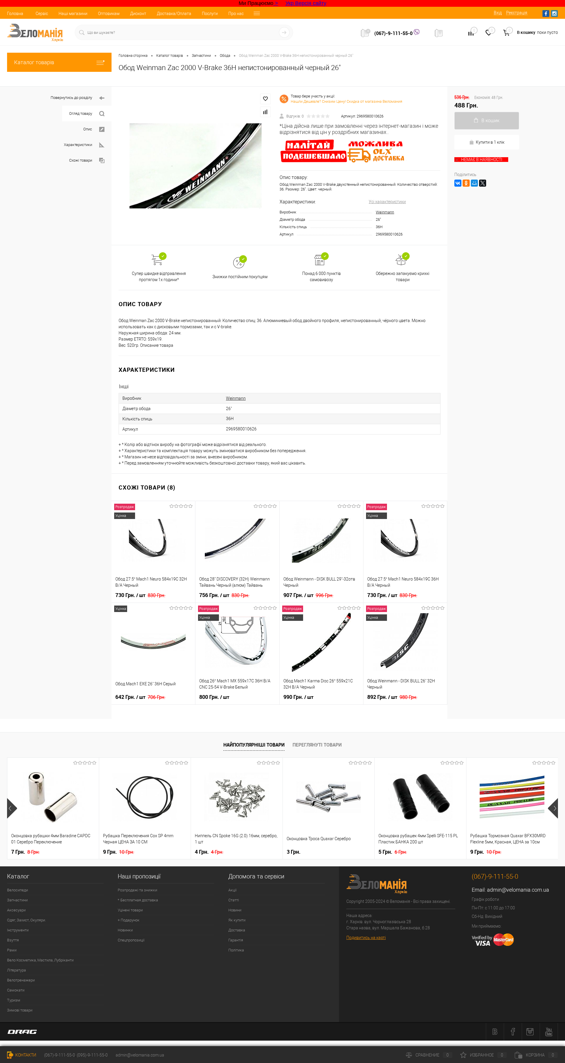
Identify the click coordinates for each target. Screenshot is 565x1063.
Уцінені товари (130, 910)
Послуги (210, 13)
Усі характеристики (387, 201)
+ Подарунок (128, 920)
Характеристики (78, 144)
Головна (15, 13)
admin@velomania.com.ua (518, 890)
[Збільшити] (195, 166)
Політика (236, 950)
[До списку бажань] (265, 99)
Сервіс (42, 13)
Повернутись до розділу (71, 97)
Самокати (15, 990)
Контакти (25, 1055)
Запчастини (17, 900)
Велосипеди (17, 890)
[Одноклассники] (466, 183)
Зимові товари (19, 1010)
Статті (233, 900)
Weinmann (385, 212)
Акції (232, 890)
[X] (482, 183)
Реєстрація (516, 12)
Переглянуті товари (317, 745)
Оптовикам (108, 13)
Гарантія (235, 940)
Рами (11, 950)
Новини (234, 910)
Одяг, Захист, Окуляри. (26, 920)
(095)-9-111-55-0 (92, 1055)
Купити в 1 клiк (490, 142)
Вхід (498, 12)
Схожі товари (80, 160)
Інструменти (18, 930)
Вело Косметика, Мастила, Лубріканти (40, 960)
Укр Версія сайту (305, 3)
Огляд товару (80, 113)
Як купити (236, 920)
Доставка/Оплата (174, 13)
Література (16, 970)
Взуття (13, 940)
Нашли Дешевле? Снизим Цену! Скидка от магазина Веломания (346, 101)
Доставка (236, 930)
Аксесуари (16, 910)
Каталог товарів (34, 62)
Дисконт (138, 13)
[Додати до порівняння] (265, 112)
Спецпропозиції (131, 940)
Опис (87, 129)
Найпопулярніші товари (254, 745)
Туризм (13, 1000)
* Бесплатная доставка (138, 900)
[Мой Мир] (474, 183)
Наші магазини (73, 13)
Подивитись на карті (366, 937)
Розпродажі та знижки (137, 890)
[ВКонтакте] (457, 183)
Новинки (125, 930)
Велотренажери (21, 980)
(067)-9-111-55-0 (394, 33)
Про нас (236, 13)
